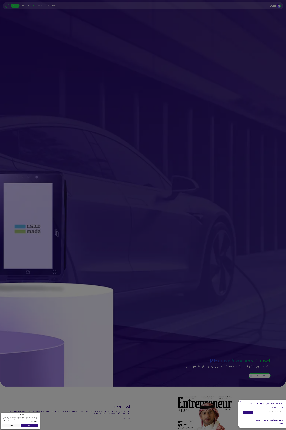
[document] (143, 215)
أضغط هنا (280, 423)
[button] (3, 414)
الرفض (11, 425)
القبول (29, 425)
